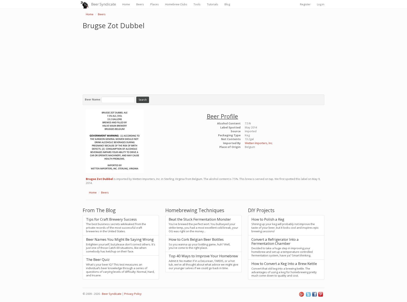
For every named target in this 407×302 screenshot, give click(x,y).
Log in (320, 4)
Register (305, 4)
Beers (140, 4)
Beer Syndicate (103, 4)
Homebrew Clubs (176, 4)
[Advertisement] (203, 61)
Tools (197, 4)
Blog (227, 4)
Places (154, 4)
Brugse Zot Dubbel (99, 179)
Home (126, 4)
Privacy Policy (133, 294)
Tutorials (212, 4)
